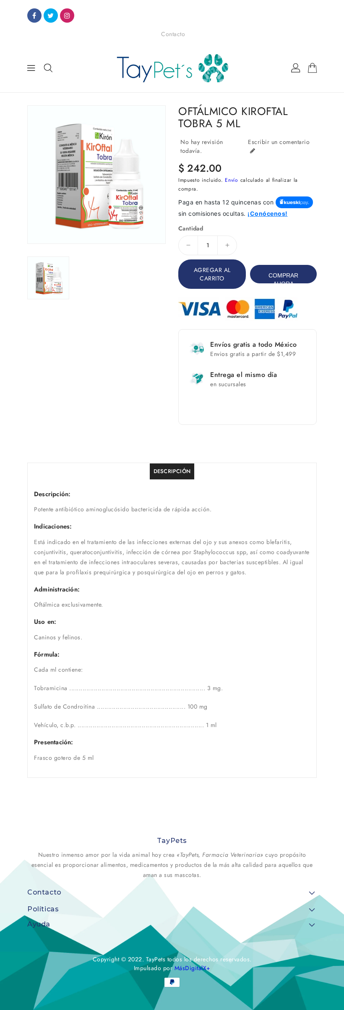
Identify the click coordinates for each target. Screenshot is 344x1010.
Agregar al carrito (212, 274)
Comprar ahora (283, 277)
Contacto (173, 34)
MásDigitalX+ (193, 968)
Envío (231, 180)
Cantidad (190, 228)
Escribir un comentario (279, 142)
